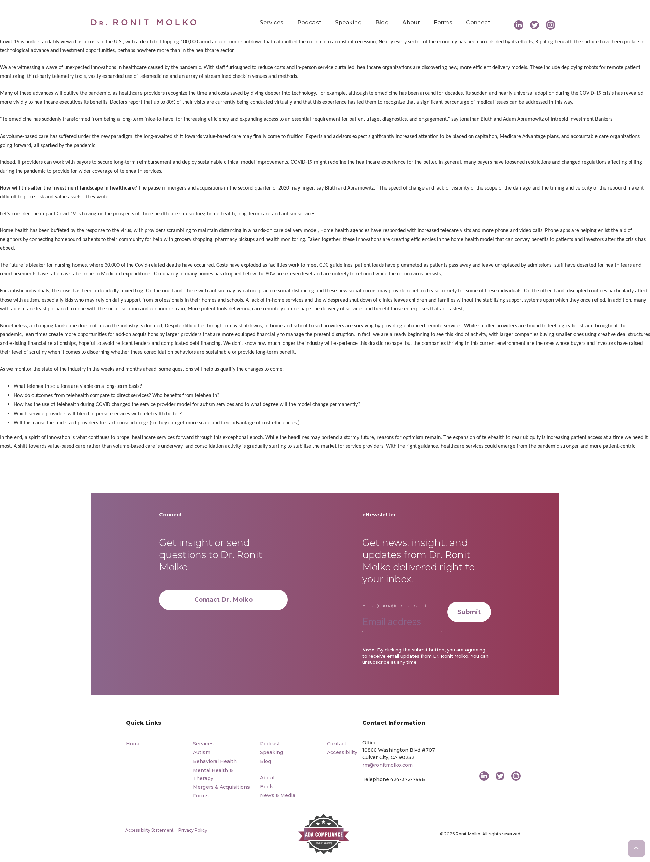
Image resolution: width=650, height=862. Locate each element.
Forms (443, 22)
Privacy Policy (192, 830)
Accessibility (342, 752)
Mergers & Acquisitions (221, 787)
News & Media (277, 795)
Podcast (309, 22)
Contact (336, 744)
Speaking (348, 22)
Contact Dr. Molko (223, 599)
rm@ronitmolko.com (387, 765)
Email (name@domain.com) (394, 605)
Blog (382, 22)
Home (133, 744)
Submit (469, 612)
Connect (478, 22)
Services (271, 22)
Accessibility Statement (149, 830)
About (411, 22)
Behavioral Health (215, 761)
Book (266, 786)
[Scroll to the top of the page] (636, 848)
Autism (201, 752)
